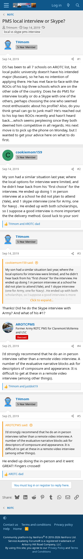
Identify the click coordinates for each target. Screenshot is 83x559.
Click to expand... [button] (41, 300)
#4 (79, 346)
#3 (79, 253)
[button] (4, 518)
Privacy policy (63, 524)
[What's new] (68, 5)
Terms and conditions (36, 524)
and (24, 224)
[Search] (77, 5)
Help (6, 529)
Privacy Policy (56, 548)
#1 (79, 59)
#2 (79, 169)
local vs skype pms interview (22, 32)
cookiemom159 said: (19, 263)
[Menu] (6, 5)
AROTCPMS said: (16, 425)
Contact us (10, 524)
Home (17, 529)
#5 (79, 416)
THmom (11, 27)
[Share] (73, 59)
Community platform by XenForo (39, 537)
